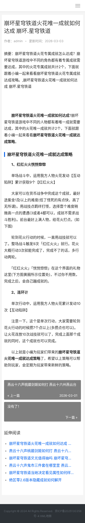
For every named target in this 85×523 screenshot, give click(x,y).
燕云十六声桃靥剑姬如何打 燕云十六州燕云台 (41, 450)
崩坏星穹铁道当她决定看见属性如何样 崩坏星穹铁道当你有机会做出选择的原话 (41, 472)
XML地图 (45, 516)
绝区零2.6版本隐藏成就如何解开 (35, 480)
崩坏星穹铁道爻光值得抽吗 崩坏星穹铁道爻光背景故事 (41, 458)
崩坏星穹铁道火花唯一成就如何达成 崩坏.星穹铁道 (41, 443)
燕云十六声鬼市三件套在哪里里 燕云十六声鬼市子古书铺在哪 (41, 465)
